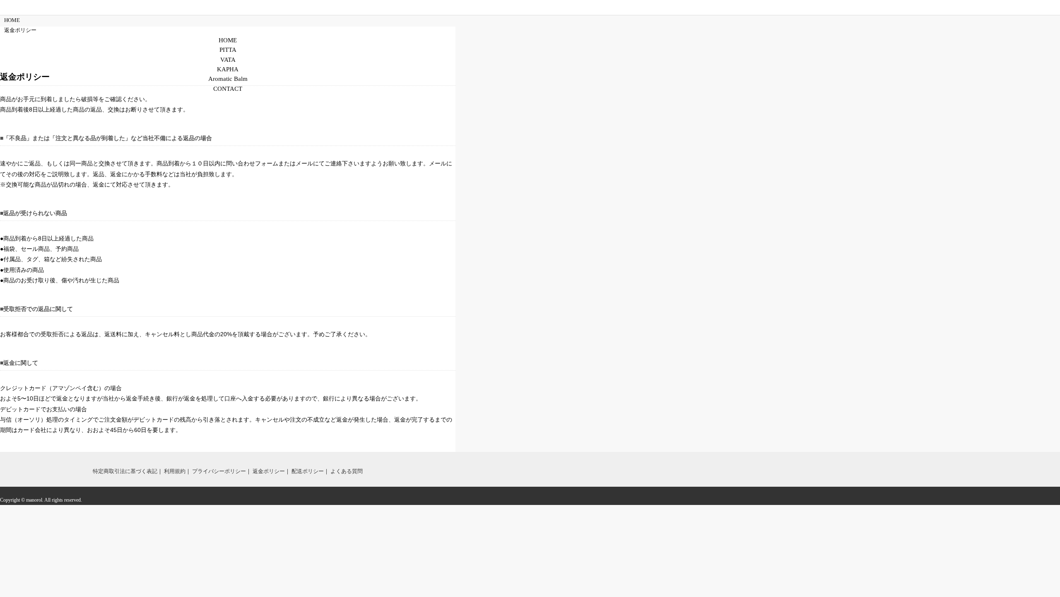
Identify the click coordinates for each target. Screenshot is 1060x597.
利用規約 (175, 471)
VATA (228, 59)
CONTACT (227, 88)
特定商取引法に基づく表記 (125, 471)
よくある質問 (346, 471)
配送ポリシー (308, 471)
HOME (228, 40)
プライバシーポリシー (219, 471)
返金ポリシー (269, 471)
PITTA (227, 49)
